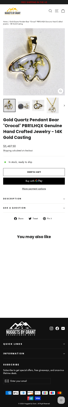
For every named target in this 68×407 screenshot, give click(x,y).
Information (14, 353)
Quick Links (12, 344)
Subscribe (11, 364)
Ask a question (14, 208)
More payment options (34, 188)
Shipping (7, 150)
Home (5, 21)
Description (12, 198)
